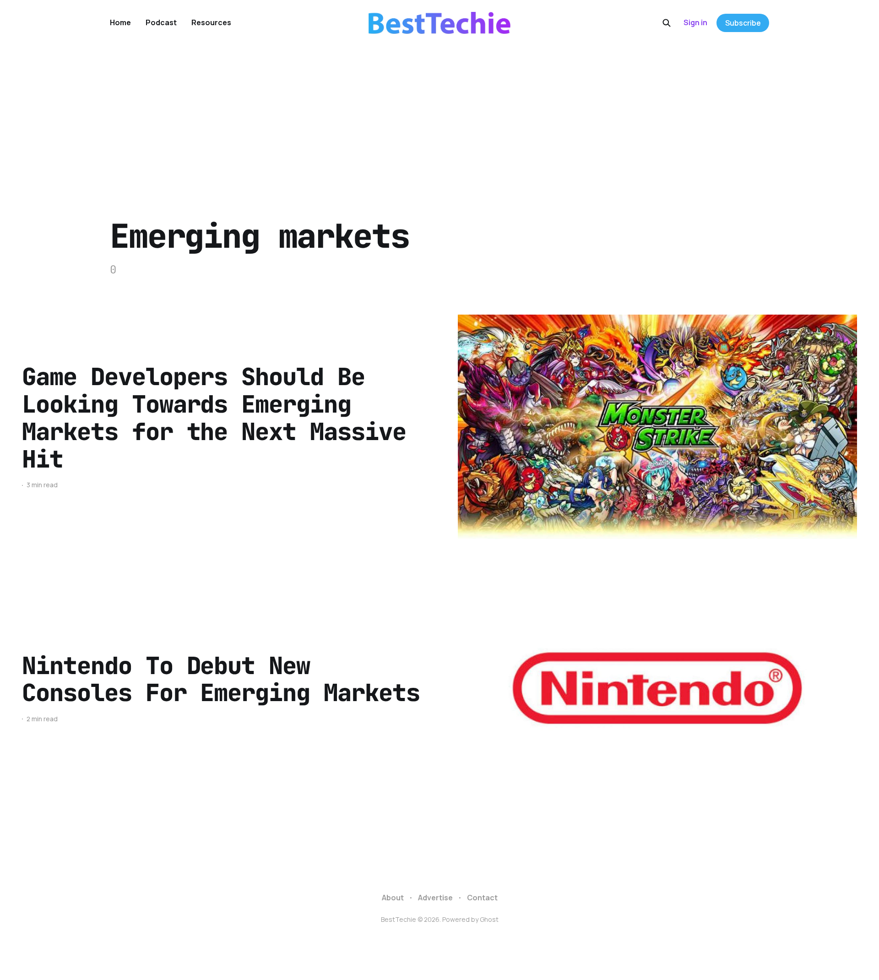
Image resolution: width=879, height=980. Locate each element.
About (393, 898)
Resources (211, 22)
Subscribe (743, 23)
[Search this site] (666, 23)
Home (120, 22)
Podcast (161, 22)
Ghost (489, 919)
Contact (482, 898)
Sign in (695, 22)
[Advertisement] (439, 114)
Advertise (435, 898)
